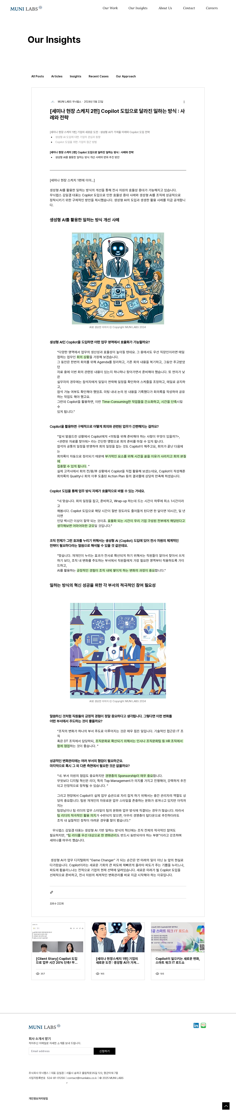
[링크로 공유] (51, 892)
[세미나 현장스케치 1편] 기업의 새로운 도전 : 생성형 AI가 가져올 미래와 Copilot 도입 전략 (117, 960)
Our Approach (126, 76)
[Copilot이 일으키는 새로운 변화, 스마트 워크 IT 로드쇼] (177, 937)
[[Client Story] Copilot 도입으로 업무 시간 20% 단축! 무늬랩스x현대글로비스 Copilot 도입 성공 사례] (58, 937)
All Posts (37, 76)
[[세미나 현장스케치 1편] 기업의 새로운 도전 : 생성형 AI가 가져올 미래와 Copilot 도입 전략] (118, 937)
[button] (110, 8)
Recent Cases (99, 76)
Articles (57, 76)
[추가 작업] (184, 101)
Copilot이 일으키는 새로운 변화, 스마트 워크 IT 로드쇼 (178, 960)
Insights (75, 76)
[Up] (226, 1106)
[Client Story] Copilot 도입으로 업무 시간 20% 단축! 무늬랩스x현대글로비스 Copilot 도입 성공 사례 (57, 960)
